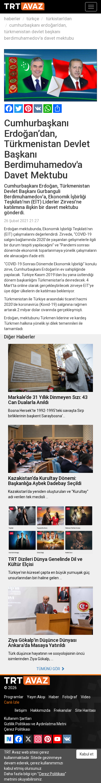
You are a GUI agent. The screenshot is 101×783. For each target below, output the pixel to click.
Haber (54, 697)
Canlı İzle (11, 702)
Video (85, 697)
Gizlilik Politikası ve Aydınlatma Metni (35, 724)
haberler (12, 18)
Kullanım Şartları (18, 718)
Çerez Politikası (17, 729)
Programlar (13, 697)
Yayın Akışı (36, 697)
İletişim (21, 710)
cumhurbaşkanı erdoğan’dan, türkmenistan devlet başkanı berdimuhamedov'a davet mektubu (39, 31)
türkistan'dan (58, 18)
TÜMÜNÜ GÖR (48, 669)
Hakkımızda (40, 710)
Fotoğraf (69, 697)
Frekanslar (63, 710)
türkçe (32, 18)
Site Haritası (85, 710)
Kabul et (86, 754)
